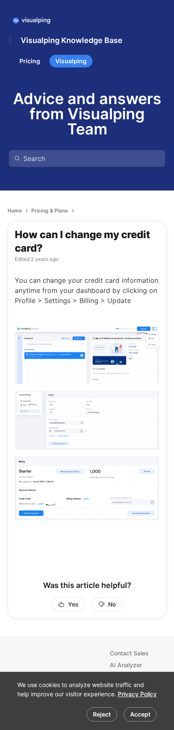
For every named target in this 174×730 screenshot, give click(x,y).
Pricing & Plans (49, 210)
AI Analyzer (126, 664)
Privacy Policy (137, 694)
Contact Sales (129, 653)
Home (15, 210)
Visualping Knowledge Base (71, 40)
